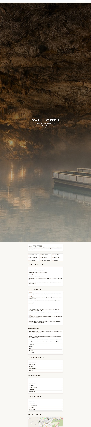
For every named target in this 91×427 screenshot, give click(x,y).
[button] (28, 417)
